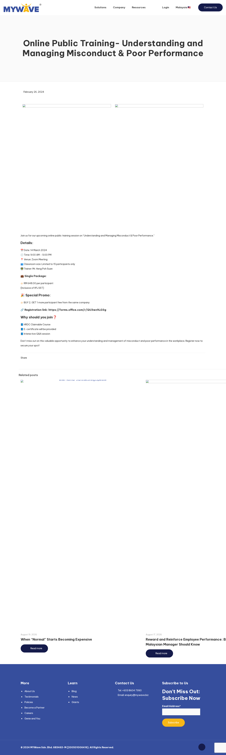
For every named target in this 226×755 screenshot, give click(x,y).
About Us (29, 691)
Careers (28, 713)
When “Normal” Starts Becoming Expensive (56, 639)
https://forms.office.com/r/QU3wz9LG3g (77, 309)
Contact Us (210, 7)
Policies (28, 702)
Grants (75, 702)
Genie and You (32, 718)
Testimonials (31, 696)
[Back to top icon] (201, 747)
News (75, 696)
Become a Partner (34, 707)
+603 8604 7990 (132, 690)
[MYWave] (22, 7)
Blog (74, 691)
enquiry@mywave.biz (137, 695)
